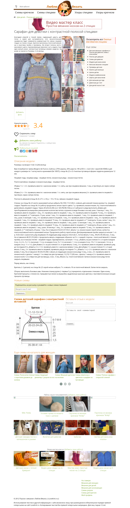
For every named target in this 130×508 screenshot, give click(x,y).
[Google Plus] (33, 151)
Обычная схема (21, 126)
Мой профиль (86, 495)
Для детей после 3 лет (97, 85)
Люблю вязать (15, 17)
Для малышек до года (96, 80)
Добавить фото (20, 113)
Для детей (21, 17)
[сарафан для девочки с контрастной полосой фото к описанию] (37, 80)
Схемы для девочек (96, 59)
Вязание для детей (88, 485)
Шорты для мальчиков (97, 78)
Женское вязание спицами (98, 65)
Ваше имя (69, 303)
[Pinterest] (36, 151)
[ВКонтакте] (21, 151)
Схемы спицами (46, 12)
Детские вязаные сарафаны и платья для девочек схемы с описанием (99, 52)
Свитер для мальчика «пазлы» (103, 438)
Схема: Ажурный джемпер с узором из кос (45, 376)
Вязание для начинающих (91, 488)
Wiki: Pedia (26, 413)
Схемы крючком (24, 12)
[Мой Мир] (30, 151)
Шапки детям (94, 72)
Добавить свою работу (30, 140)
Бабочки (77, 437)
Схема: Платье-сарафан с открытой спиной (106, 376)
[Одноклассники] (27, 151)
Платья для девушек (96, 57)
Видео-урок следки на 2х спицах (52, 469)
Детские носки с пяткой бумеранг (26, 469)
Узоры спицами (84, 12)
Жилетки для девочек (52, 437)
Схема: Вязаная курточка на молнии (65, 376)
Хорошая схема (24, 126)
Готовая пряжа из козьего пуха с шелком (52, 414)
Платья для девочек (34, 17)
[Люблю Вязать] (65, 9)
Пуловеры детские (95, 67)
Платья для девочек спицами (98, 40)
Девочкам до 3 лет (95, 83)
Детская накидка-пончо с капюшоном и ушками (26, 438)
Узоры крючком (105, 12)
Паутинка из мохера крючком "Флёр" (77, 414)
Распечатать (20, 156)
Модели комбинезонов (97, 75)
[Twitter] (24, 151)
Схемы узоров (87, 490)
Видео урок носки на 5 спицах (103, 469)
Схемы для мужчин (88, 493)
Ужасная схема (15, 126)
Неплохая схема (18, 126)
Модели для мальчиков (97, 62)
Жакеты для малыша (96, 70)
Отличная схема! (27, 126)
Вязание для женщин (89, 483)
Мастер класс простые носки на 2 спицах (77, 469)
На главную (86, 480)
